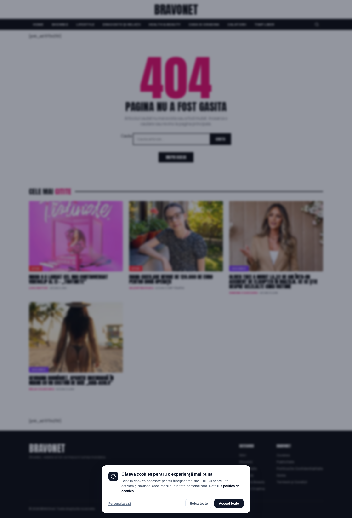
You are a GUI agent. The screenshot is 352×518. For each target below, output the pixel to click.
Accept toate (229, 503)
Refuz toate (199, 503)
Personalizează (119, 503)
